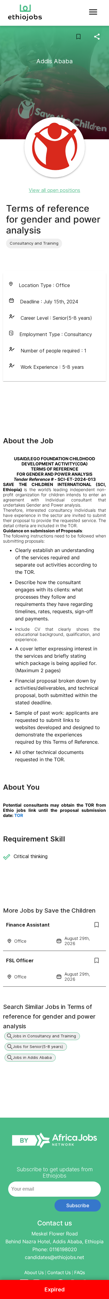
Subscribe (77, 1205)
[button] (34, 243)
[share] (97, 36)
